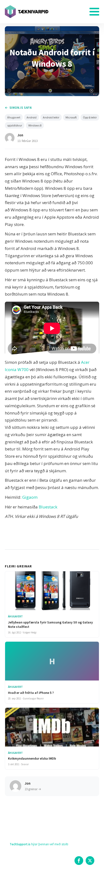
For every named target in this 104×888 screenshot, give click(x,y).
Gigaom (29, 497)
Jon (20, 135)
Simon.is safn (20, 108)
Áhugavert (13, 117)
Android (32, 117)
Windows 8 (34, 125)
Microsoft (71, 117)
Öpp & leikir (90, 117)
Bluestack (48, 507)
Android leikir (51, 117)
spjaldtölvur (14, 125)
